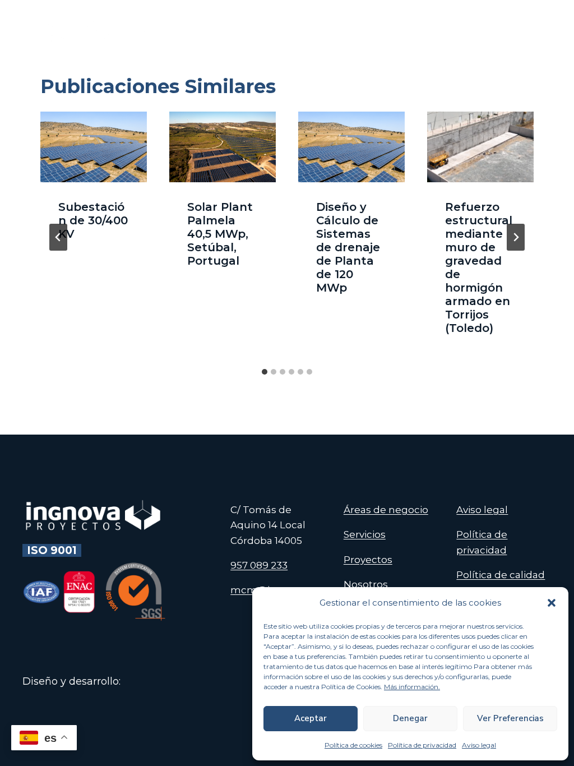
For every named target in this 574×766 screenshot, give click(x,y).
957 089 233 (259, 565)
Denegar (410, 718)
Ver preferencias (510, 718)
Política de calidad (500, 574)
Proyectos (368, 559)
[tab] (264, 372)
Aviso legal (479, 745)
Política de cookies (353, 745)
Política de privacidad (422, 745)
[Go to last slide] (58, 237)
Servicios (365, 534)
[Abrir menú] (538, 27)
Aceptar (310, 718)
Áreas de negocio (386, 509)
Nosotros (366, 584)
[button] (551, 602)
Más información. (412, 686)
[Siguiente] (516, 237)
